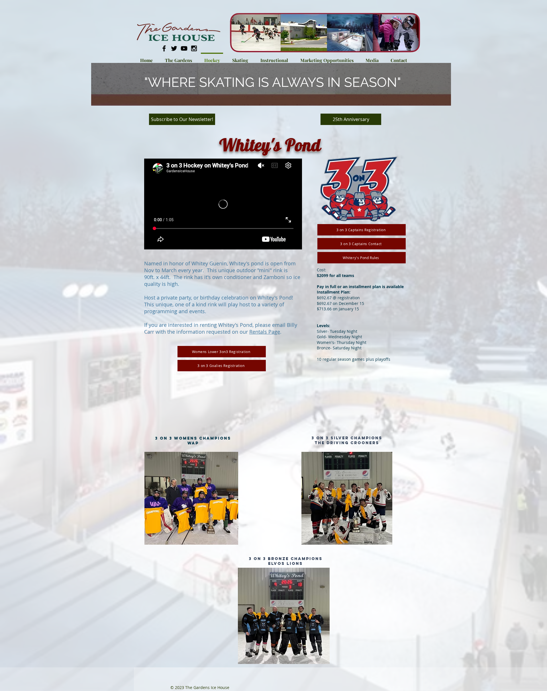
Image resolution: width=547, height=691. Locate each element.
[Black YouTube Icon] (184, 48)
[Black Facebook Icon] (164, 48)
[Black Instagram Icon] (194, 48)
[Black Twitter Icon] (174, 48)
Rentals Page (264, 331)
